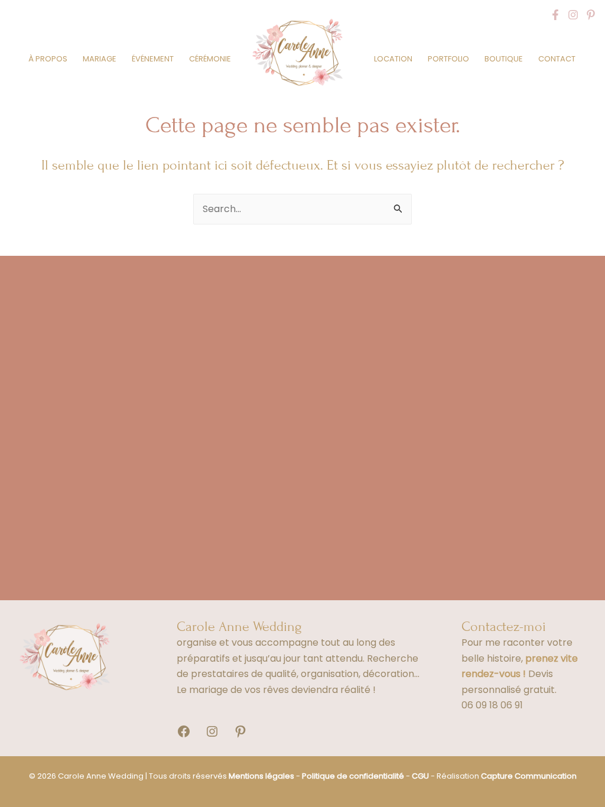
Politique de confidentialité (353, 776)
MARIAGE (99, 58)
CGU (420, 776)
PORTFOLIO (448, 58)
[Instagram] (573, 14)
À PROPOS (47, 58)
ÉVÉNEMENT (153, 58)
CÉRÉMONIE (210, 58)
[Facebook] (555, 14)
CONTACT (556, 58)
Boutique (503, 58)
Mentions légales (261, 776)
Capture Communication (529, 776)
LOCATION (393, 58)
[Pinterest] (591, 14)
